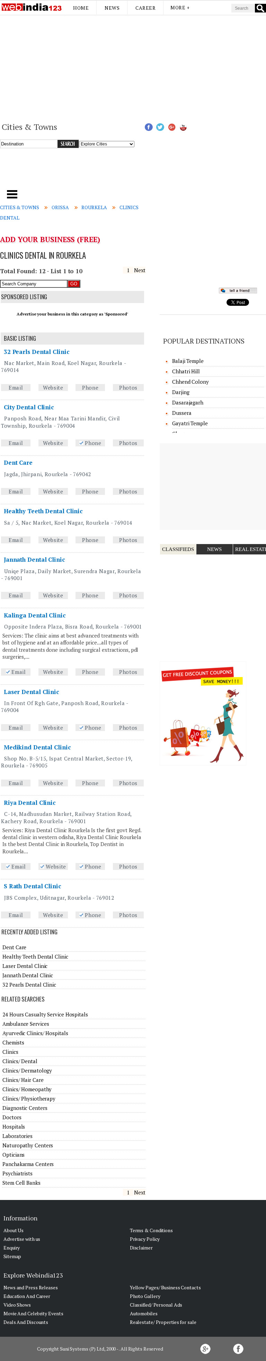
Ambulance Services (25, 1023)
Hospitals (13, 1126)
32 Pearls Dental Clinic (37, 352)
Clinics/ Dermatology (27, 1070)
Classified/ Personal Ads (156, 1304)
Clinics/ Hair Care (22, 1079)
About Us (13, 1230)
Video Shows (17, 1304)
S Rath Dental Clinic (32, 886)
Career (145, 8)
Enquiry (11, 1247)
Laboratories (17, 1135)
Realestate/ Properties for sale (163, 1322)
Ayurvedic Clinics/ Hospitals (35, 1033)
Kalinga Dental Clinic (35, 615)
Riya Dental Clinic (30, 803)
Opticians (13, 1154)
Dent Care (18, 462)
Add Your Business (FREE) (50, 239)
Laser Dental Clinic (31, 692)
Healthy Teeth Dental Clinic (43, 511)
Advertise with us (21, 1239)
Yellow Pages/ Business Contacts (165, 1287)
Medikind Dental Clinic (37, 747)
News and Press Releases (30, 1287)
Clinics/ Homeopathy (27, 1089)
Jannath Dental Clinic (34, 559)
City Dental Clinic (29, 407)
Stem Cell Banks (21, 1182)
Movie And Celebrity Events (33, 1313)
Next (140, 270)
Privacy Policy (145, 1239)
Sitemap (12, 1256)
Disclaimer (141, 1247)
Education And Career (26, 1296)
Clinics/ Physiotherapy (28, 1098)
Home (81, 8)
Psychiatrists (17, 1173)
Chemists (13, 1042)
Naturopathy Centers (27, 1145)
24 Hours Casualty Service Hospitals (45, 1014)
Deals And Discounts (25, 1322)
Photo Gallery (145, 1296)
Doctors (11, 1117)
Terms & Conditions (151, 1230)
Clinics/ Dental (19, 1061)
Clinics (10, 1051)
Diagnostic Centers (24, 1107)
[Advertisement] (133, 67)
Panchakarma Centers (28, 1163)
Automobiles (144, 1313)
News (112, 8)
